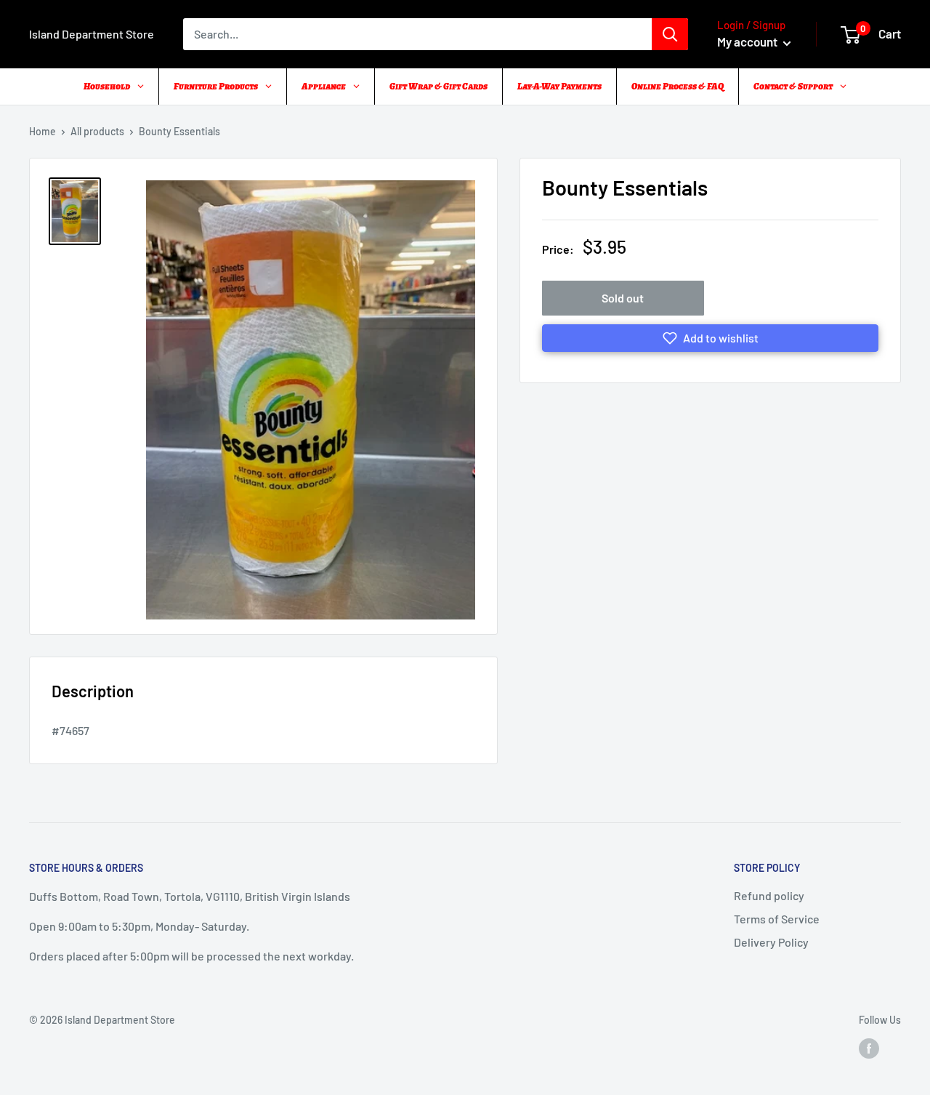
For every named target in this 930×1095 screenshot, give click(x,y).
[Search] (670, 34)
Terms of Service (777, 919)
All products (97, 131)
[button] (710, 338)
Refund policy (769, 895)
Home (42, 131)
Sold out (623, 298)
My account (748, 41)
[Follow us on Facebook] (869, 1048)
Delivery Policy (771, 942)
